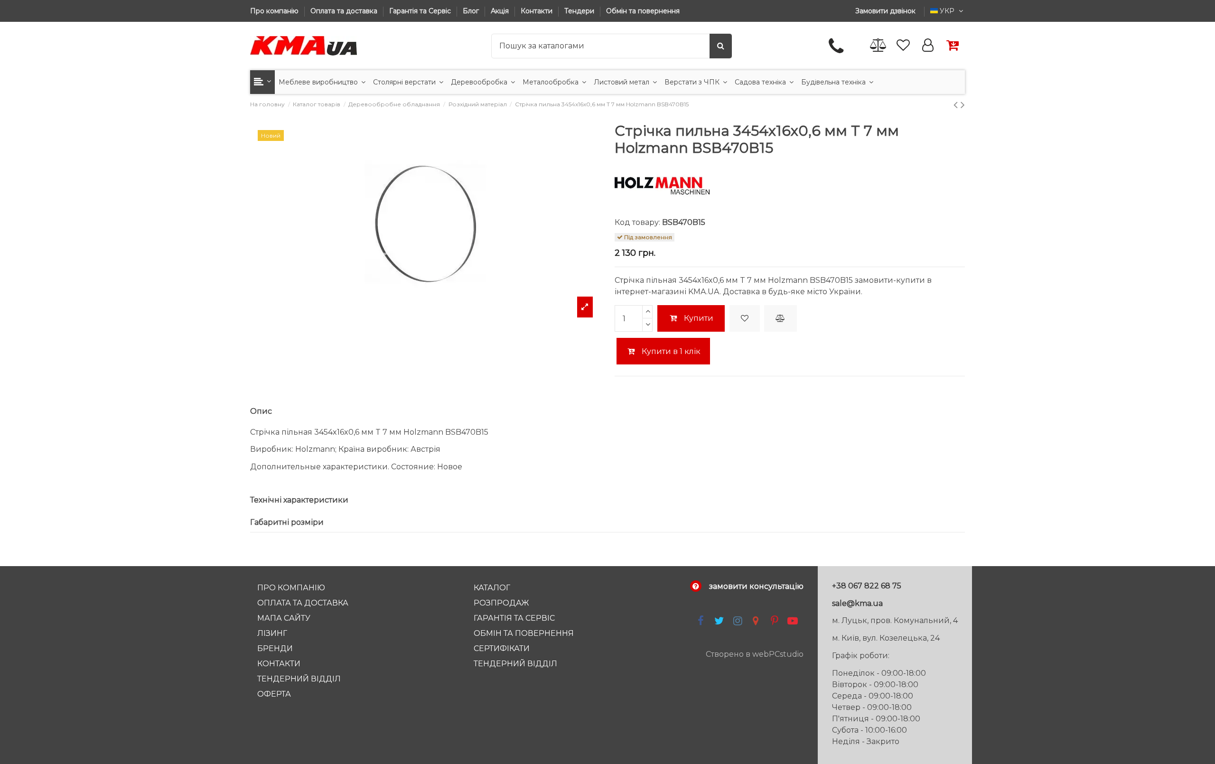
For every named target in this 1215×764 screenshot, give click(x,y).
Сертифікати (502, 648)
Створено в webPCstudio (755, 654)
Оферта (274, 694)
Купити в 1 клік (670, 351)
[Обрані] (903, 45)
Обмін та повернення (643, 11)
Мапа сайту (283, 618)
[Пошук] (721, 46)
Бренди (275, 648)
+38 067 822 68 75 (866, 585)
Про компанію (275, 11)
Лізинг (272, 633)
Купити (698, 318)
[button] (262, 82)
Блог (472, 11)
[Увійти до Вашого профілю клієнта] (927, 45)
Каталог (492, 587)
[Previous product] (957, 105)
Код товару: (637, 222)
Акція (501, 11)
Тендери (580, 11)
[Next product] (963, 105)
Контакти (537, 11)
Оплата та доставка (344, 11)
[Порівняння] (878, 45)
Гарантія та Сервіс (421, 11)
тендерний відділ (515, 663)
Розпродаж (501, 602)
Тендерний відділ (299, 678)
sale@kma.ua (857, 603)
